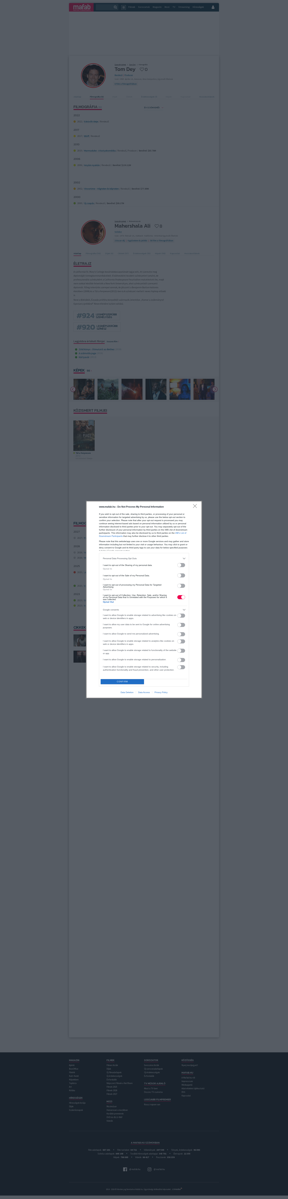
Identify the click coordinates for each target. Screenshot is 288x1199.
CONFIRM (122, 681)
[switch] (181, 565)
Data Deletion (127, 692)
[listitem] (144, 558)
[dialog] (144, 599)
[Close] (196, 507)
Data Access (144, 692)
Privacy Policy (161, 692)
